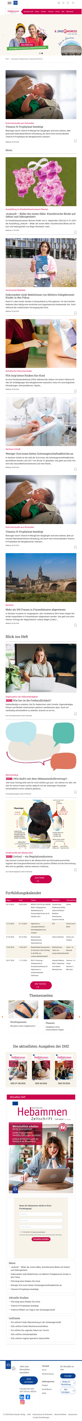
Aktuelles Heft (28, 11)
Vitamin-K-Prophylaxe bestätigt (24, 126)
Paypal (45, 1385)
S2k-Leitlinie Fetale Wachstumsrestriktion (29, 1326)
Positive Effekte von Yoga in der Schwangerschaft (33, 1310)
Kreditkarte (47, 1389)
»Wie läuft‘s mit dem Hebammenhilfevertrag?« (40, 778)
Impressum (72, 1414)
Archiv (57, 11)
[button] (3, 35)
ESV (7, 59)
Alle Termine (40, 984)
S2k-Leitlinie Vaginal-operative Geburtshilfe (30, 1338)
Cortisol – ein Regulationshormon (33, 856)
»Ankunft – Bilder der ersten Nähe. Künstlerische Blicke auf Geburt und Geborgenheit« (41, 215)
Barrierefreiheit (60, 1414)
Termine (50, 11)
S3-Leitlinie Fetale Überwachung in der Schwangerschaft (36, 1322)
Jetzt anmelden (28, 1380)
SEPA (44, 1393)
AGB (29, 1414)
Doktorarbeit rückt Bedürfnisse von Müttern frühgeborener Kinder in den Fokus (40, 296)
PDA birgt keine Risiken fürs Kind (25, 375)
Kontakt (67, 1376)
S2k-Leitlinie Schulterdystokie (24, 1334)
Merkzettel (69, 11)
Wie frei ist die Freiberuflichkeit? (32, 700)
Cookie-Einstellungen (41, 1417)
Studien (43, 11)
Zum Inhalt (39, 878)
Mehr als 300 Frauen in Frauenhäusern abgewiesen (36, 609)
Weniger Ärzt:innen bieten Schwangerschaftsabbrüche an (39, 453)
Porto (44, 1370)
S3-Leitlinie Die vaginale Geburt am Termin (30, 1330)
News (37, 11)
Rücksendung (48, 1374)
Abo (63, 11)
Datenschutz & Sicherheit (42, 1414)
